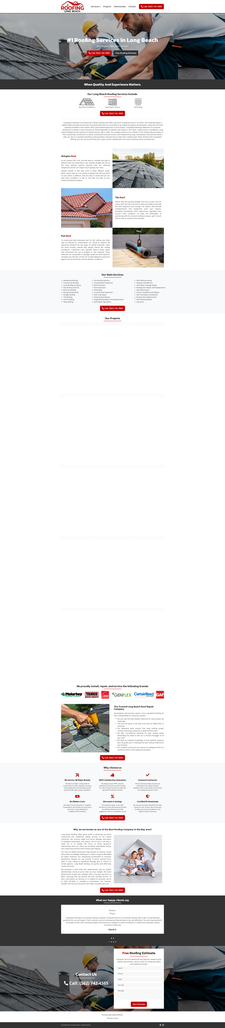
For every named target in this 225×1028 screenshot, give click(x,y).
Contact (132, 6)
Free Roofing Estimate (125, 53)
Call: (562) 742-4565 (152, 6)
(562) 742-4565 (69, 881)
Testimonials (120, 6)
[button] (109, 942)
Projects (107, 6)
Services (95, 6)
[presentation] (111, 938)
